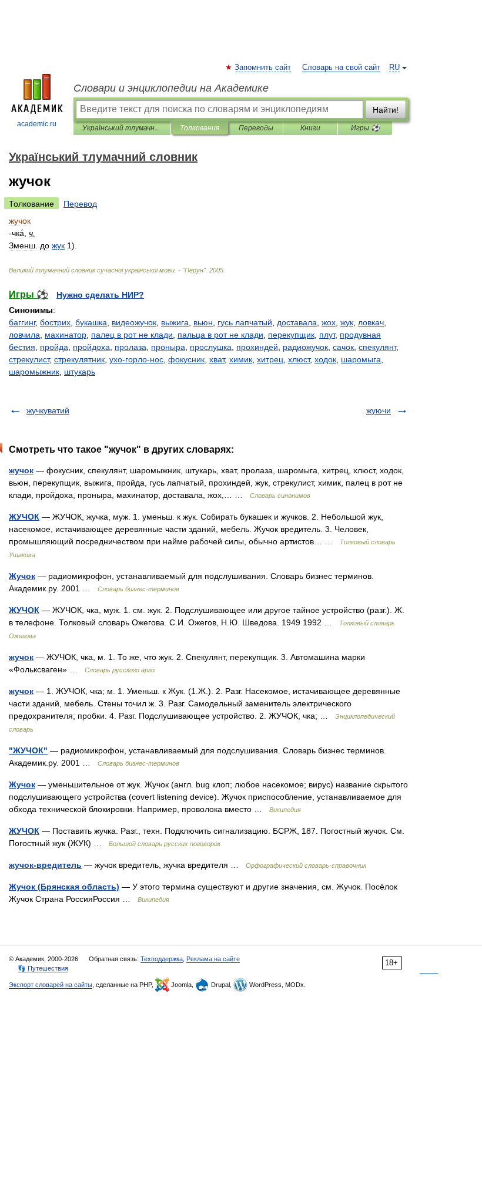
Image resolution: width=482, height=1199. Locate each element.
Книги (310, 128)
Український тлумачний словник (122, 128)
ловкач (371, 322)
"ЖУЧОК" (28, 750)
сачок (343, 347)
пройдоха (91, 347)
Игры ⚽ (365, 128)
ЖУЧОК (24, 516)
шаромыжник (34, 371)
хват (217, 359)
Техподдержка (161, 958)
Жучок (22, 576)
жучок (21, 470)
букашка (91, 322)
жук (346, 322)
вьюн (203, 322)
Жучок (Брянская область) (64, 886)
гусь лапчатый (244, 322)
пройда (54, 347)
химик (240, 359)
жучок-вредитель (45, 865)
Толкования (199, 128)
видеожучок (134, 322)
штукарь (79, 371)
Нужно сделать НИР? (100, 294)
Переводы (256, 128)
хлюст (299, 359)
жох (329, 322)
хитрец (270, 359)
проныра (168, 347)
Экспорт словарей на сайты (50, 984)
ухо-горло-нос (136, 359)
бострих (55, 322)
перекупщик (291, 334)
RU (394, 67)
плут (327, 334)
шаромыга (361, 359)
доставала (297, 322)
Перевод (80, 203)
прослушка (211, 347)
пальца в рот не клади (220, 334)
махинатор (65, 334)
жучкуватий (47, 410)
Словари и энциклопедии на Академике (171, 88)
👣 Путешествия (43, 968)
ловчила (24, 334)
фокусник (186, 359)
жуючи (378, 410)
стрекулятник (79, 359)
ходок (325, 359)
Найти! (386, 109)
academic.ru (36, 124)
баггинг (22, 322)
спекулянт (377, 347)
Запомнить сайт (263, 67)
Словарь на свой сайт (341, 67)
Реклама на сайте (213, 958)
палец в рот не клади (132, 334)
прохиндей (257, 347)
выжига (175, 322)
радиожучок (305, 347)
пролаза (130, 347)
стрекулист (29, 359)
